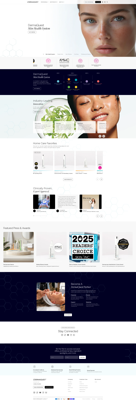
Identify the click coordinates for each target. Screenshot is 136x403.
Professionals (44, 2)
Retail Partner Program (84, 387)
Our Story (76, 54)
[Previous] (2, 28)
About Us (61, 2)
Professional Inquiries (84, 385)
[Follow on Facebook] (71, 335)
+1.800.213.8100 (37, 384)
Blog (69, 389)
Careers (69, 391)
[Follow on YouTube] (68, 335)
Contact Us (82, 383)
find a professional (38, 387)
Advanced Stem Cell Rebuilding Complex (63, 173)
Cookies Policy (100, 398)
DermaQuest (41, 76)
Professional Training (85, 54)
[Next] (134, 28)
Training (69, 385)
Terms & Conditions (86, 398)
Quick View (39, 168)
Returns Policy (82, 391)
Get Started (37, 88)
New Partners (69, 54)
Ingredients (70, 383)
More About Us (37, 111)
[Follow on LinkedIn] (74, 335)
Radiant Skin (60, 54)
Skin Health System (50, 54)
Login (96, 381)
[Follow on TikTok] (65, 335)
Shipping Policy (82, 389)
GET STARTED (32, 32)
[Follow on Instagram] (62, 335)
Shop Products (53, 2)
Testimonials (70, 387)
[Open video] (44, 201)
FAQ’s (81, 381)
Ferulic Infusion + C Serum (81, 173)
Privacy (93, 398)
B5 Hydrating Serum (37, 173)
